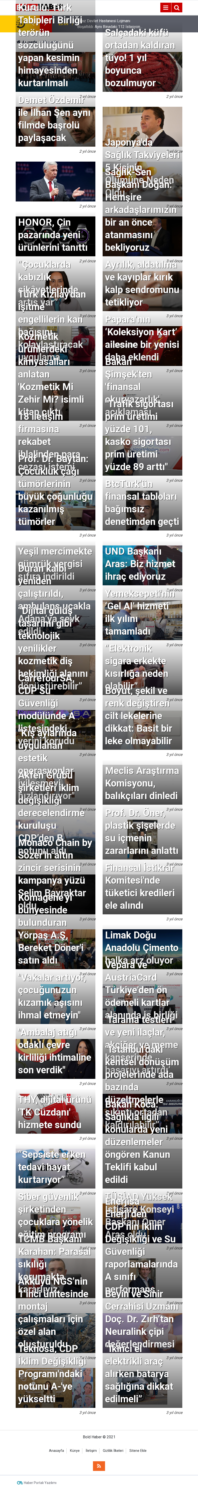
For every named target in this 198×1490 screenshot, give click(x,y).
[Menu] (165, 7)
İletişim (91, 1451)
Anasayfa (56, 1451)
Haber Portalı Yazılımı (40, 1483)
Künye (75, 1451)
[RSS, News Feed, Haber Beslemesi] (99, 1466)
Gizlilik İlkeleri (113, 1451)
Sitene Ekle (138, 1451)
